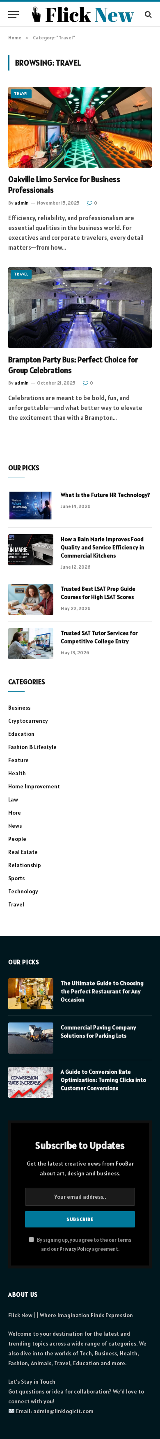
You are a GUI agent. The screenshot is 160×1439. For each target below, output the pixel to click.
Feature (18, 760)
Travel (21, 93)
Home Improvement (34, 786)
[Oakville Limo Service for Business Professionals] (80, 127)
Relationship (24, 865)
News (15, 825)
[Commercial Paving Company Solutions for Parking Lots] (30, 1038)
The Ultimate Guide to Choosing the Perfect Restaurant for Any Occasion (102, 991)
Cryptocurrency (28, 720)
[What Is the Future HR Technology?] (30, 505)
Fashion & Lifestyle (32, 747)
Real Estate (23, 852)
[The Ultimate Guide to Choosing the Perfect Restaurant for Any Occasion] (30, 993)
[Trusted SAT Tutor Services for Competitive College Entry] (30, 643)
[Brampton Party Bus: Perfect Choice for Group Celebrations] (80, 307)
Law (13, 799)
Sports (16, 878)
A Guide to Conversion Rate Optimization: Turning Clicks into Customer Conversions (103, 1080)
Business (19, 707)
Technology (23, 891)
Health (17, 773)
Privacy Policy (75, 1248)
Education (21, 734)
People (17, 838)
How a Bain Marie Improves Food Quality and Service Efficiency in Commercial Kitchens (102, 547)
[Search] (147, 14)
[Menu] (13, 14)
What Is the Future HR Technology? (105, 495)
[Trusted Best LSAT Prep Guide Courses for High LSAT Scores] (30, 599)
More (14, 812)
